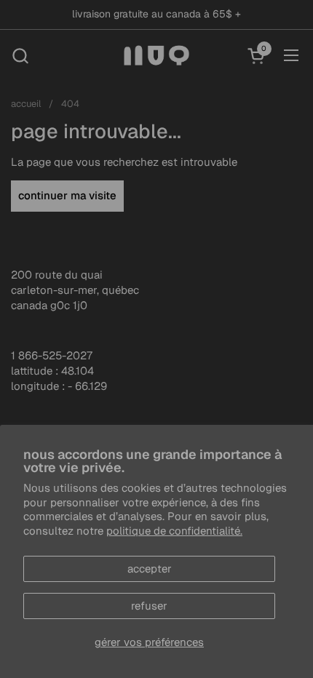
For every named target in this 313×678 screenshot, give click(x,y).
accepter (149, 568)
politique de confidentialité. (174, 531)
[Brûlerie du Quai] (156, 55)
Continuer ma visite (67, 195)
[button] (20, 56)
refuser (149, 606)
